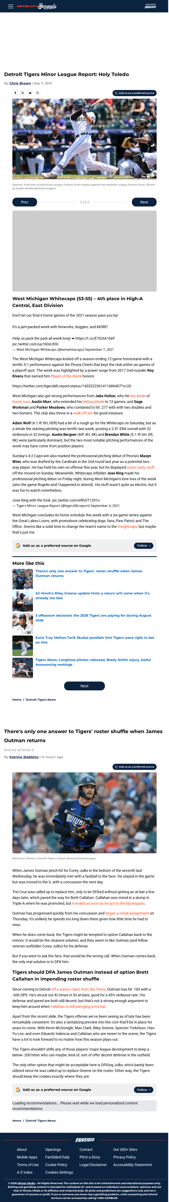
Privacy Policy (124, 1157)
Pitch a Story (90, 1157)
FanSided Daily (57, 1157)
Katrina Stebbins (24, 757)
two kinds (138, 396)
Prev (24, 202)
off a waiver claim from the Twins (78, 989)
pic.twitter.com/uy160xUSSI (35, 344)
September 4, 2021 (105, 505)
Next (144, 202)
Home (16, 699)
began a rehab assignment (127, 913)
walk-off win (83, 413)
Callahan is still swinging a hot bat (78, 1006)
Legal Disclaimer (93, 1165)
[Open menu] (10, 6)
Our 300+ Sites (125, 1149)
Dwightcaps (127, 526)
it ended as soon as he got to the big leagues (108, 903)
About (22, 1149)
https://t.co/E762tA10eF (95, 338)
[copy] (37, 93)
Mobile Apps (27, 1157)
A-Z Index (25, 1172)
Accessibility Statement (132, 1165)
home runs (21, 401)
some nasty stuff (140, 467)
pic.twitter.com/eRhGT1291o (76, 500)
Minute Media (26, 1183)
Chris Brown (20, 83)
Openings (53, 1149)
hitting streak (93, 401)
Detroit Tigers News (41, 699)
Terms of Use (28, 1165)
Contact (86, 1149)
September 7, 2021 (99, 349)
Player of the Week (66, 376)
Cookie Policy (56, 1165)
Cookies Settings (59, 1172)
